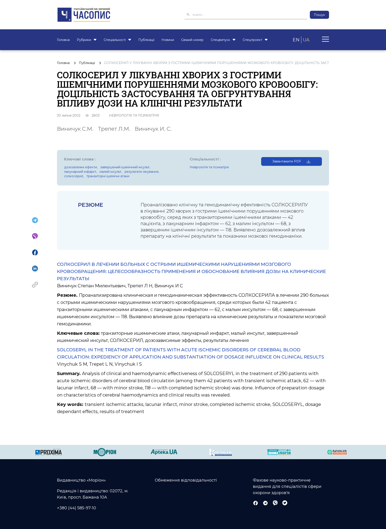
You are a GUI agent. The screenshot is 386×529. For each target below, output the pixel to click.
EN (296, 40)
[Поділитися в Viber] (34, 236)
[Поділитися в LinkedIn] (35, 268)
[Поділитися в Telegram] (35, 220)
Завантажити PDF (286, 161)
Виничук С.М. (75, 129)
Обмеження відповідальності (186, 480)
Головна (63, 40)
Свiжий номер (192, 40)
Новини (168, 40)
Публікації (146, 40)
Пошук (319, 15)
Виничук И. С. (153, 129)
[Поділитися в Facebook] (35, 252)
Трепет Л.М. (114, 129)
